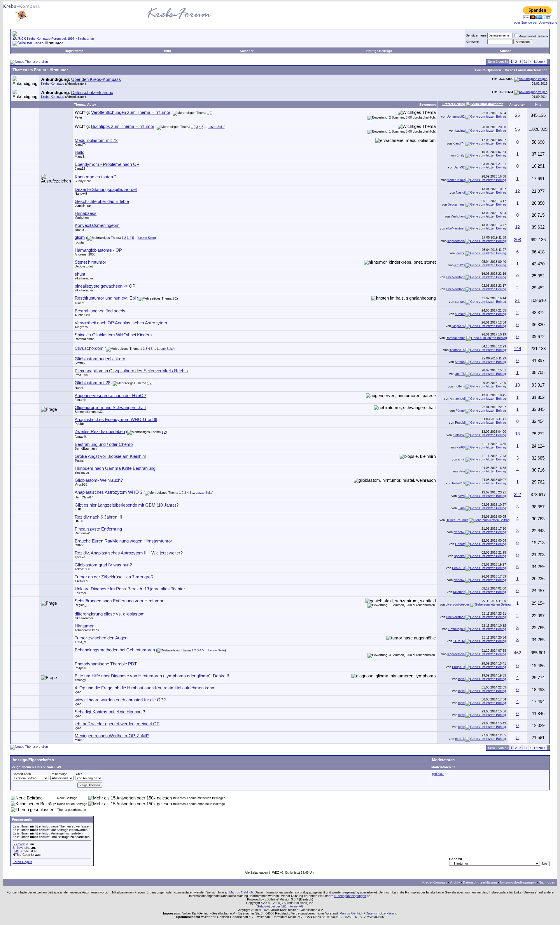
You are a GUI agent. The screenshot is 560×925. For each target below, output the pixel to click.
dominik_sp (83, 205)
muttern (459, 386)
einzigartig (82, 472)
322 (517, 494)
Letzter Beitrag (453, 104)
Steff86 (80, 363)
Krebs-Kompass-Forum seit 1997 (50, 38)
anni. (461, 459)
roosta (79, 242)
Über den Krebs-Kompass (96, 79)
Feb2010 (458, 483)
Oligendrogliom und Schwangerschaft (110, 407)
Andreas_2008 (85, 254)
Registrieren (74, 51)
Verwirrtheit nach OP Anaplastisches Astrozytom (121, 323)
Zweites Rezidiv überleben (100, 431)
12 (517, 191)
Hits (538, 104)
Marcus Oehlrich (241, 892)
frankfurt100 (456, 180)
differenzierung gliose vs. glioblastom (110, 614)
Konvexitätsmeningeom (97, 225)
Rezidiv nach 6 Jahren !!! (98, 517)
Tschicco (81, 581)
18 (517, 385)
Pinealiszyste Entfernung (98, 529)
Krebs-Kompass (52, 83)
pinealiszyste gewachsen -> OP (105, 286)
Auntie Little (83, 315)
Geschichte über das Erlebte (102, 201)
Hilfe (167, 51)
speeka (80, 557)
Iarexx (460, 253)
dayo (461, 496)
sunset (79, 303)
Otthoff (79, 545)
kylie (461, 679)
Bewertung (427, 104)
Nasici (460, 192)
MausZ (80, 156)
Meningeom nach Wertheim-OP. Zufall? (112, 735)
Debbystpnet (84, 266)
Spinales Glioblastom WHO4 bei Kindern (113, 335)
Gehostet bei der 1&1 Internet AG (280, 906)
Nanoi (79, 388)
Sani (462, 471)
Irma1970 (81, 375)
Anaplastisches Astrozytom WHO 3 (108, 492)
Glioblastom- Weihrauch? (99, 480)
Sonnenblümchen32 (89, 411)
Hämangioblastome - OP (98, 250)
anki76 (460, 373)
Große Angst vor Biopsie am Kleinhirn (110, 456)
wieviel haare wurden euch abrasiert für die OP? (120, 700)
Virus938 (81, 484)
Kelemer (80, 593)
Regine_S (81, 605)
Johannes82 (456, 116)
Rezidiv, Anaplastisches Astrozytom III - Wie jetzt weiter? (129, 553)
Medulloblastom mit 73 (96, 140)
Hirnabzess (86, 213)
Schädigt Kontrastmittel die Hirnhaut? (110, 712)
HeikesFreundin (457, 520)
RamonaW (82, 533)
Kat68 (460, 447)
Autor (91, 104)
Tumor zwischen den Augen (101, 638)
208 (517, 239)
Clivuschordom (89, 348)
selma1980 (82, 569)
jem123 (459, 265)
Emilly (460, 155)
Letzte (539, 61)
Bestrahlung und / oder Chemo (104, 444)
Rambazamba (84, 339)
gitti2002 (438, 774)
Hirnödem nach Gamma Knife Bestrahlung (115, 468)
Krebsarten (86, 38)
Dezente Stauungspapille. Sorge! (106, 189)
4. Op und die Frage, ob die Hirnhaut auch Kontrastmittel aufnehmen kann (144, 688)
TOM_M (80, 642)
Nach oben (547, 882)
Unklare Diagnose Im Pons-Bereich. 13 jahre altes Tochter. (130, 589)
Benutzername (476, 35)
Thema (79, 104)
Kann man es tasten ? (95, 177)
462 (517, 653)
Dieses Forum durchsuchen (526, 70)
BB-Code (19, 844)
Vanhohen (82, 217)
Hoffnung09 (456, 629)
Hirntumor (84, 626)
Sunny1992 (83, 181)
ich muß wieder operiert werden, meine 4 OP (117, 723)
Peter (78, 117)
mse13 (79, 740)
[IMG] (16, 851)
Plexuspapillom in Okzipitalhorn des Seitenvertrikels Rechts (131, 370)
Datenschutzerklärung (92, 92)
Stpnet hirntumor (90, 262)
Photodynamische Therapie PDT (106, 664)
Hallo (79, 152)
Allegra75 (81, 327)
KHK (78, 509)
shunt (80, 274)
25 (517, 115)
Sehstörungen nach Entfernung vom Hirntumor (119, 601)
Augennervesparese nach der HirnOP (110, 395)
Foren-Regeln (22, 862)
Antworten (517, 104)
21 (517, 300)
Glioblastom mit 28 (92, 382)
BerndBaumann (86, 448)
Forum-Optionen (488, 70)
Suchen (506, 51)
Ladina (460, 130)
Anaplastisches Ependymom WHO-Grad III (116, 419)
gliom (80, 237)
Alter (79, 774)
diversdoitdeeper (457, 604)
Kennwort (472, 42)
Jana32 (80, 168)
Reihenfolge (58, 774)
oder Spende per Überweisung (535, 22)
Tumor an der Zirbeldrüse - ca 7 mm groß (114, 577)
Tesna (79, 460)
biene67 (459, 532)
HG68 (79, 521)
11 (525, 61)
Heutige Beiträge (379, 51)
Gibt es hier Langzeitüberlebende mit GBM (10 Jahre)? (126, 505)
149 (517, 348)
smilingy (80, 680)
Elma (461, 508)
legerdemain (456, 241)
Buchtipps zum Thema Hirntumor (122, 126)
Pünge (460, 410)
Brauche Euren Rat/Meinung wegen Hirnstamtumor (123, 541)
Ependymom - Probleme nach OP (107, 164)
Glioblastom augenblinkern (100, 359)
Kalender (246, 51)
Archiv (455, 882)
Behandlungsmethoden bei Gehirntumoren (115, 650)
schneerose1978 (87, 630)
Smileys (18, 847)
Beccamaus (456, 204)
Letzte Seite (216, 126)
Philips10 (81, 668)
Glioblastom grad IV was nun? (103, 565)
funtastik (81, 399)
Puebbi (79, 423)
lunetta (79, 229)
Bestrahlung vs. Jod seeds (100, 311)
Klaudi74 (81, 144)
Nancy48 (81, 193)
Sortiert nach (22, 774)
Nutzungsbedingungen (518, 882)
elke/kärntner (455, 228)
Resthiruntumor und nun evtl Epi (105, 298)
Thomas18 (457, 350)
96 (517, 129)
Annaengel (457, 398)
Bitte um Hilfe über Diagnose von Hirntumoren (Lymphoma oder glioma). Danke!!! (152, 676)
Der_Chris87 (84, 497)
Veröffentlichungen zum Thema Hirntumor (130, 112)
